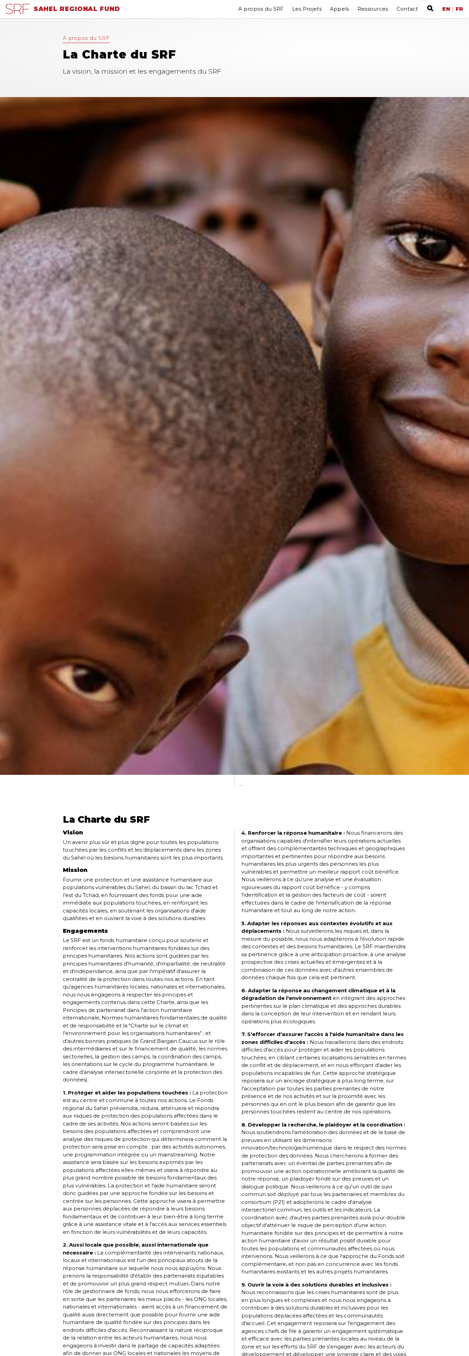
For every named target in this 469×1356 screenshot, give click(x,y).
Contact (407, 9)
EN (446, 9)
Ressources (372, 9)
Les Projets (307, 9)
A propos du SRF (261, 9)
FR (460, 9)
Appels (339, 9)
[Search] (428, 8)
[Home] (17, 12)
